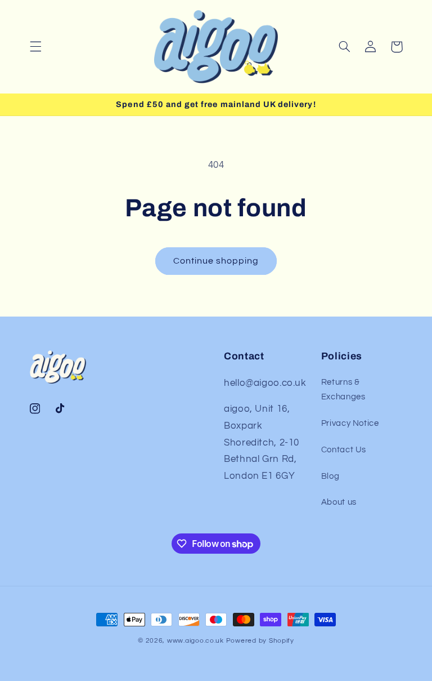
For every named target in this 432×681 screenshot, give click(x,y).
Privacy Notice (350, 423)
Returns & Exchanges (343, 389)
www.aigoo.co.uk (195, 641)
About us (339, 502)
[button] (35, 47)
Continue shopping (216, 260)
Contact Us (343, 450)
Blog (330, 476)
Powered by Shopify (260, 641)
